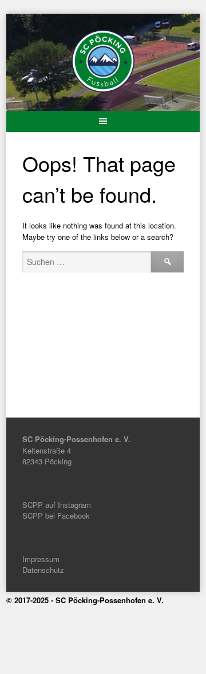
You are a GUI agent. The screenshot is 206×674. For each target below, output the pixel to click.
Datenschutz (43, 569)
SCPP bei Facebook (56, 515)
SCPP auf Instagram (56, 504)
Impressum (41, 558)
